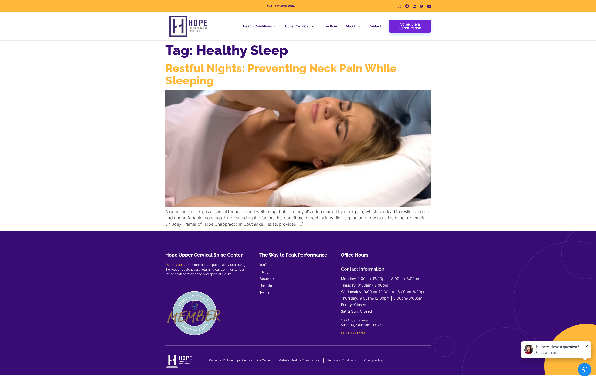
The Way (330, 26)
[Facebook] (407, 6)
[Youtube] (429, 6)
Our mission (174, 265)
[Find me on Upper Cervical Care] (194, 341)
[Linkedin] (414, 6)
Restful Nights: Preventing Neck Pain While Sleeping (281, 74)
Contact (374, 26)
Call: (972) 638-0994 (281, 6)
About (350, 26)
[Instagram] (399, 6)
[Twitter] (422, 6)
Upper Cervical (297, 26)
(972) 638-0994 (353, 333)
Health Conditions (257, 26)
